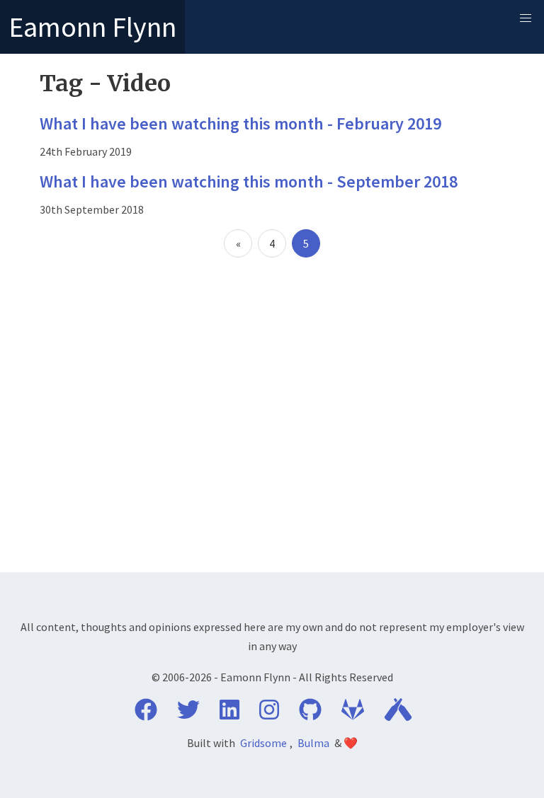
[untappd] (398, 714)
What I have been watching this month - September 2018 (249, 181)
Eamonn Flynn (92, 27)
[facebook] (146, 714)
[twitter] (188, 714)
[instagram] (269, 714)
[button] (525, 18)
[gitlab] (352, 714)
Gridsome (263, 743)
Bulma (313, 743)
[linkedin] (229, 714)
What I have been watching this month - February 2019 (240, 123)
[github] (310, 714)
